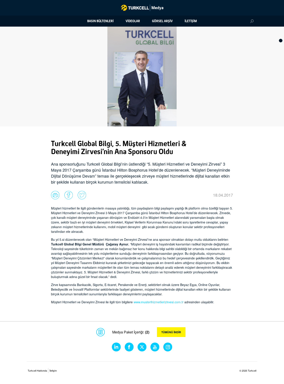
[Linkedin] (116, 347)
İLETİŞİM (191, 21)
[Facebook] (129, 347)
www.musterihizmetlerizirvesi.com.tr (158, 302)
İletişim (53, 370)
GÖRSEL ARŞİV (162, 21)
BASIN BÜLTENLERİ (100, 21)
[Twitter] (142, 347)
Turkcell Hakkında (37, 370)
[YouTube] (154, 347)
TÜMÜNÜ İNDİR (171, 332)
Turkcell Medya (142, 8)
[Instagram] (167, 347)
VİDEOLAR (133, 21)
